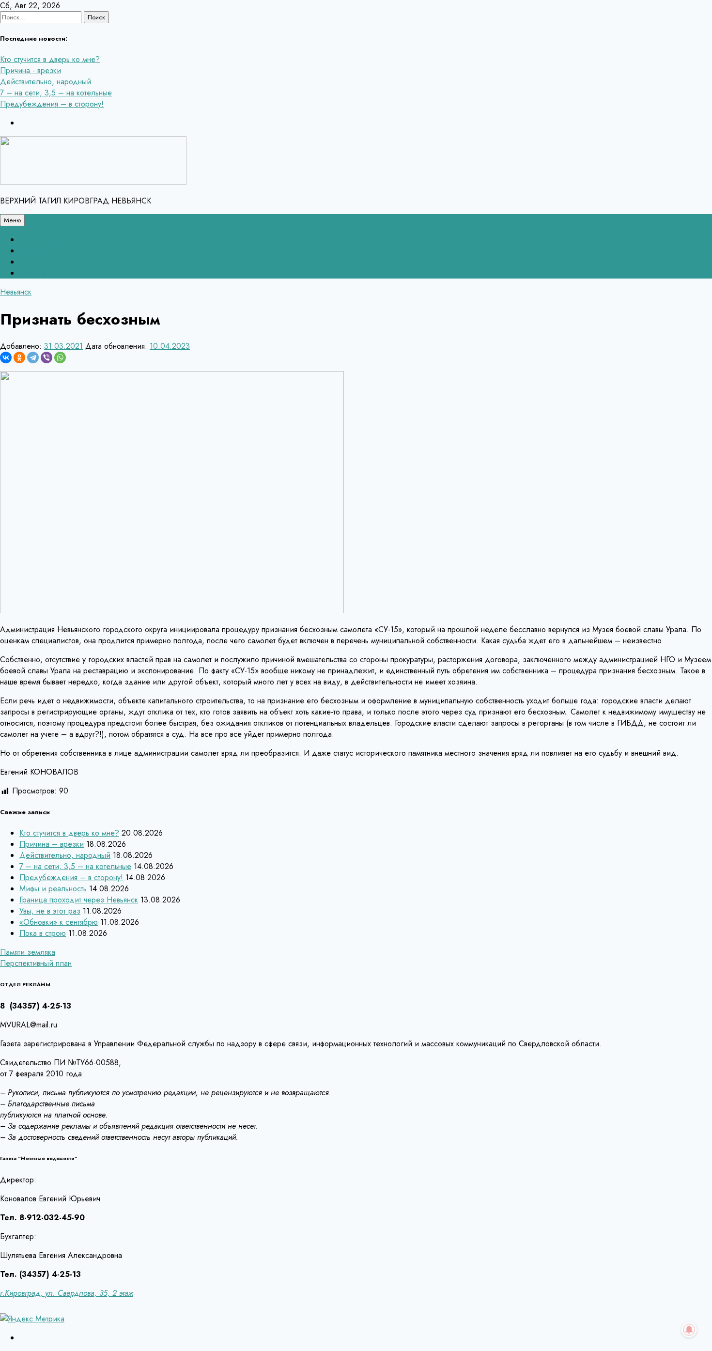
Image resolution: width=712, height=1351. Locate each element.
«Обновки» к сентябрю (58, 922)
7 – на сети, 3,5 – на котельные (56, 92)
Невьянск (15, 291)
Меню (12, 220)
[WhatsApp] (60, 357)
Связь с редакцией (52, 239)
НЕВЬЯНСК (39, 250)
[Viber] (46, 357)
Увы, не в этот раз (49, 910)
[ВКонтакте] (6, 357)
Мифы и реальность (53, 888)
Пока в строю (42, 933)
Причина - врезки (30, 70)
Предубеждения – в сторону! (52, 103)
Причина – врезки (51, 844)
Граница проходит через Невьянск (78, 899)
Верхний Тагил (44, 261)
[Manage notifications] (689, 1329)
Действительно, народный (45, 81)
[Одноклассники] (19, 357)
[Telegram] (33, 357)
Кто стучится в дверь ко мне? (50, 59)
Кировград (38, 273)
